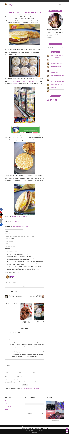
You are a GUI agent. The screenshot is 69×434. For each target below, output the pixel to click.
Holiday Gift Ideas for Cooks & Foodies (19, 216)
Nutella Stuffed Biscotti (56, 90)
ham (9, 282)
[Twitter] (59, 4)
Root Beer (15, 0)
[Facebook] (51, 100)
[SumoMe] (1, 224)
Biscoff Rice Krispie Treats (56, 63)
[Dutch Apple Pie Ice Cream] (40, 311)
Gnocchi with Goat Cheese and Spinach (21, 226)
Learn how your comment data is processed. (30, 388)
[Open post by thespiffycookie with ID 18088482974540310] (50, 405)
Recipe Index (22, 0)
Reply (43, 351)
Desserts (35, 4)
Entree (31, 4)
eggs (6, 282)
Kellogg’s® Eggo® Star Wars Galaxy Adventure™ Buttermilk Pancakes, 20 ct (22, 81)
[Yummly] (1, 217)
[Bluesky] (56, 100)
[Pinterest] (53, 100)
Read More (49, 39)
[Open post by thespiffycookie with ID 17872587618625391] (59, 405)
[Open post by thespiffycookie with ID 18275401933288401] (50, 414)
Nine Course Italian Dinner (56, 60)
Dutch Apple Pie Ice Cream (40, 321)
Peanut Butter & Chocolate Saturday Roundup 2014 (22, 218)
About (8, 0)
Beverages (47, 4)
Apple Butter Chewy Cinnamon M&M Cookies (20, 223)
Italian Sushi (53, 87)
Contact (11, 0)
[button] (6, 314)
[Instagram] (60, 4)
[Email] (1, 222)
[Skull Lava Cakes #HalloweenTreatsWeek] (26, 311)
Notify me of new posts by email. (11, 379)
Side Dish (27, 4)
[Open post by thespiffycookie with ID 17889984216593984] (59, 414)
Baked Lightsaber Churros (14, 332)
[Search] (63, 4)
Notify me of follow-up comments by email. (13, 376)
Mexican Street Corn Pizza (56, 84)
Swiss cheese (14, 282)
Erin (22, 14)
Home (5, 0)
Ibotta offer (15, 83)
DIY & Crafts (18, 0)
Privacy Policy (8, 406)
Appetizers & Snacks (41, 4)
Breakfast (22, 4)
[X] (1, 214)
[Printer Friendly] (1, 219)
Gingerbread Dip (15, 221)
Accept (41, 428)
